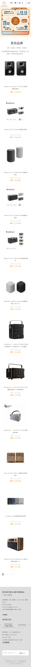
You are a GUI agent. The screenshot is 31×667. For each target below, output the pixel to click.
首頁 (8, 48)
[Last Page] (12, 574)
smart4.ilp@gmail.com (10, 607)
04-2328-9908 (6, 604)
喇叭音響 (19, 48)
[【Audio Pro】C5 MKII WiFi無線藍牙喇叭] (15, 240)
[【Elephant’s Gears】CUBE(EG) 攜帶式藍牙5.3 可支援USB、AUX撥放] (15, 329)
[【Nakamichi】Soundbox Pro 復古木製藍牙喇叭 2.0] (15, 543)
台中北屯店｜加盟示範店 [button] (9, 625)
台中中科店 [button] (22, 625)
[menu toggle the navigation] (29, 3)
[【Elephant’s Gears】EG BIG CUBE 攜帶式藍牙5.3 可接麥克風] (15, 372)
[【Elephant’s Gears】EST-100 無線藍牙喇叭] (15, 415)
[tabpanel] (15, 18)
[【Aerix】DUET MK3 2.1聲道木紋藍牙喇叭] (15, 458)
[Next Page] (10, 574)
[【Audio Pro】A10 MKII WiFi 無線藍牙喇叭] (15, 154)
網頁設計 (19, 663)
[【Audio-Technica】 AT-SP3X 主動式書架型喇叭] (15, 68)
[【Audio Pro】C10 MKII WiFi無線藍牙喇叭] (15, 197)
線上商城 (13, 48)
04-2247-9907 (6, 637)
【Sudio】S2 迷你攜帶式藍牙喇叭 (15, 516)
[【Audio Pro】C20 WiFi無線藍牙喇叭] (15, 111)
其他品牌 (24, 48)
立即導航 (6, 642)
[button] (22, 3)
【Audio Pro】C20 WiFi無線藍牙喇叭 (15, 129)
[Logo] (4, 4)
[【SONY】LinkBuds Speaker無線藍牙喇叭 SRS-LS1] (15, 286)
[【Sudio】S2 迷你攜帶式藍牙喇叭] (15, 500)
